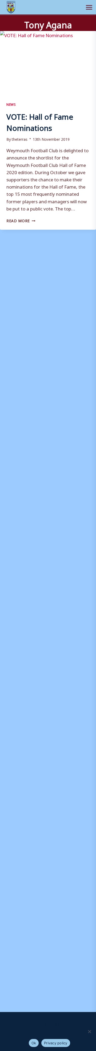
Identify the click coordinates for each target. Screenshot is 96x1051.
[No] (89, 1031)
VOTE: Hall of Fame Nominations (39, 121)
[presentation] (48, 63)
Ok (33, 1043)
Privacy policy (55, 1043)
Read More (20, 220)
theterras (19, 138)
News (11, 104)
